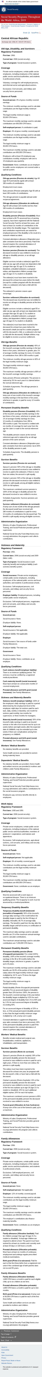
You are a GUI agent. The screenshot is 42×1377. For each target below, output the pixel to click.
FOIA (3, 1352)
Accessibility (5, 1350)
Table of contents (7, 1337)
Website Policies (6, 1363)
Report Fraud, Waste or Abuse (10, 1360)
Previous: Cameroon (11, 1331)
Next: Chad (5, 1340)
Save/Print (34, 33)
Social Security (12, 9)
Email (25, 33)
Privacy (3, 1358)
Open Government (7, 1355)
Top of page (5, 1334)
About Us (4, 1347)
